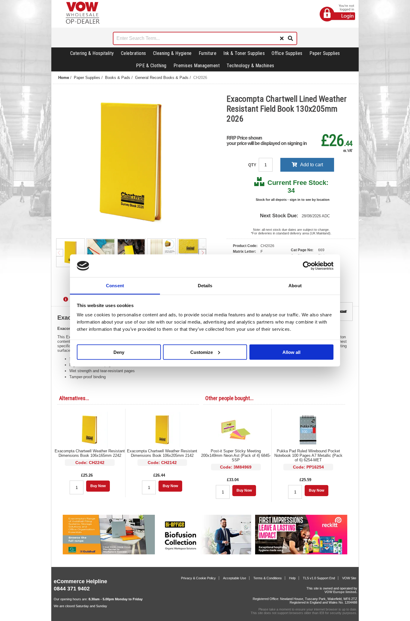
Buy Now (98, 486)
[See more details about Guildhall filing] (109, 553)
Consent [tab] (115, 285)
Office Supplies (287, 53)
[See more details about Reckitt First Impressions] (301, 553)
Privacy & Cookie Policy (198, 578)
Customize (201, 351)
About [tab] (295, 285)
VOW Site (349, 578)
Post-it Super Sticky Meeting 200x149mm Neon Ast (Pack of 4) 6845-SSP (236, 455)
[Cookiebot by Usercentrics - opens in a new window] (307, 265)
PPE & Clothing (151, 65)
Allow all (291, 351)
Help (292, 578)
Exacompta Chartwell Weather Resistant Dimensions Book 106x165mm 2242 (90, 453)
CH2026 (200, 77)
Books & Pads (117, 77)
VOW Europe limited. (340, 592)
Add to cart (311, 164)
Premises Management (196, 65)
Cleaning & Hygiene (172, 53)
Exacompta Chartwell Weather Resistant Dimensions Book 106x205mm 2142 (162, 453)
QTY (253, 165)
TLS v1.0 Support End (319, 578)
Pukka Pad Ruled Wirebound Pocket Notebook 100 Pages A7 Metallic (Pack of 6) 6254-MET (308, 455)
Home (63, 77)
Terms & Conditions (267, 578)
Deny (118, 351)
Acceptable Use (234, 578)
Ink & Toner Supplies (244, 53)
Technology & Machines (250, 65)
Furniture (208, 53)
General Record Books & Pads (161, 77)
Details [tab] (205, 285)
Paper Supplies (324, 53)
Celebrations (133, 53)
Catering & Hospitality (92, 53)
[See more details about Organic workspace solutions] (205, 553)
